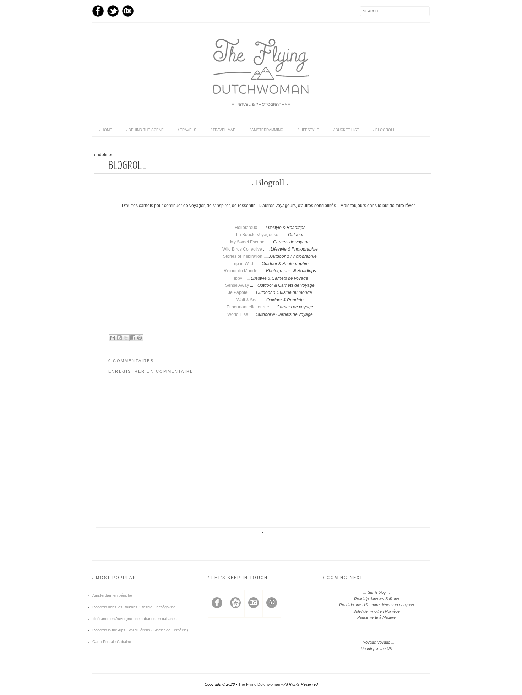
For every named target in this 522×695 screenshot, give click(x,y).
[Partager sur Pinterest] (139, 337)
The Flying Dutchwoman (259, 684)
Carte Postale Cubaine (111, 642)
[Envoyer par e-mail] (112, 337)
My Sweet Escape (247, 242)
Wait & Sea (247, 299)
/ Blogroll (384, 130)
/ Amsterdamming (266, 130)
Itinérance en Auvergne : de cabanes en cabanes (134, 619)
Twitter (113, 11)
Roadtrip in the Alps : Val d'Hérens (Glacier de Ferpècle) (140, 630)
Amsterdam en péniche (112, 595)
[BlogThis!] (119, 337)
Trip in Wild (242, 263)
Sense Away (237, 285)
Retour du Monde (240, 270)
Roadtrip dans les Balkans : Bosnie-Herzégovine (134, 607)
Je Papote (238, 292)
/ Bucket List (346, 130)
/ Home (105, 130)
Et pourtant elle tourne (248, 307)
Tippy (237, 278)
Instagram (128, 11)
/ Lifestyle (308, 130)
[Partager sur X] (126, 337)
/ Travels (187, 130)
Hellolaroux (246, 227)
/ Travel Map (223, 130)
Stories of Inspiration (242, 256)
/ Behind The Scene (145, 130)
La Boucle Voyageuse (257, 234)
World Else (237, 314)
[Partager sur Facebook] (132, 337)
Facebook (98, 11)
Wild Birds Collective (242, 249)
